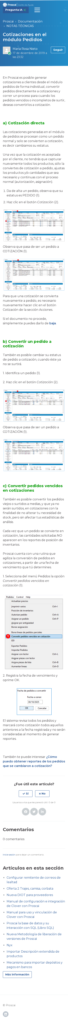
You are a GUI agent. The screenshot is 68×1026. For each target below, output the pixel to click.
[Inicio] (18, 5)
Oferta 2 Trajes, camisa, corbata (30, 888)
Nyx (9, 945)
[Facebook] (25, 811)
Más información (17, 974)
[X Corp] (34, 811)
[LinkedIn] (42, 811)
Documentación (30, 21)
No (44, 793)
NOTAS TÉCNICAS (20, 26)
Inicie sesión (9, 854)
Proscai (8, 21)
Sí (27, 793)
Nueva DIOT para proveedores (30, 895)
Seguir (58, 50)
